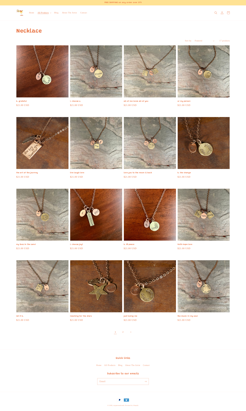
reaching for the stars (81, 316)
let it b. (20, 316)
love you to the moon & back (138, 173)
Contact (146, 365)
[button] (44, 13)
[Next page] (131, 332)
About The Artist (132, 365)
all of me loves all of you (136, 101)
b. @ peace (129, 244)
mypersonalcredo (119, 405)
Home (98, 365)
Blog (120, 365)
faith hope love (185, 244)
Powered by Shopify (132, 405)
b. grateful (21, 101)
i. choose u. (75, 101)
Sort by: (188, 41)
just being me (130, 316)
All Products (109, 365)
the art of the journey (27, 173)
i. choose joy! (76, 244)
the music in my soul (188, 316)
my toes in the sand (26, 244)
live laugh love (77, 173)
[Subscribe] (145, 381)
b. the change (184, 173)
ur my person (184, 101)
